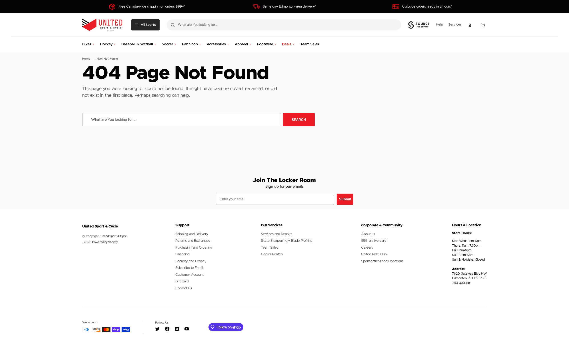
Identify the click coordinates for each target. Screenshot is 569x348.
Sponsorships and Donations (382, 261)
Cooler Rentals (272, 254)
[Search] (172, 24)
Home (86, 58)
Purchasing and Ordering (193, 247)
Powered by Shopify (105, 242)
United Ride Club (374, 254)
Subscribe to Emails (189, 268)
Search (299, 119)
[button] (470, 25)
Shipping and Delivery (191, 234)
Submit (345, 199)
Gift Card (182, 281)
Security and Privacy (190, 261)
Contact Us (183, 288)
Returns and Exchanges (192, 240)
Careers (367, 247)
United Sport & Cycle (113, 236)
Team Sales (269, 247)
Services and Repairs (276, 234)
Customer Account (189, 274)
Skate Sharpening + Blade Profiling (287, 240)
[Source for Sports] (419, 25)
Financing (182, 254)
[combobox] (284, 24)
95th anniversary (373, 240)
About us (368, 234)
